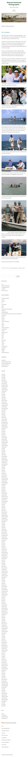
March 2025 (4, 398)
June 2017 (3, 543)
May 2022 (3, 451)
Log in (3, 713)
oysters (3, 330)
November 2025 (5, 386)
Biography (4, 360)
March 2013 (4, 622)
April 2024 (3, 416)
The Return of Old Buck (6, 739)
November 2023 (5, 423)
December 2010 (5, 664)
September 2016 (5, 557)
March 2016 (4, 566)
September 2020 (5, 482)
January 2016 (4, 569)
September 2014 (5, 594)
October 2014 (4, 592)
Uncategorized (4, 346)
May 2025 (3, 395)
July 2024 (3, 411)
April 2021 (3, 471)
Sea (2, 338)
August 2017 (4, 540)
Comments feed (5, 716)
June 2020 (3, 487)
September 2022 (5, 445)
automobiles (4, 304)
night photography (5, 327)
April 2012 (3, 639)
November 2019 (5, 498)
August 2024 (4, 409)
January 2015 (4, 588)
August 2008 (4, 701)
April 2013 (3, 620)
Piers (2, 335)
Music (3, 326)
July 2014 (3, 597)
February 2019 (4, 512)
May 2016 (3, 563)
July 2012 (3, 634)
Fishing (12, 268)
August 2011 (4, 651)
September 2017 (5, 538)
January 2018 (4, 532)
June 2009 (3, 690)
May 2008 (3, 705)
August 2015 (4, 577)
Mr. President (6, 32)
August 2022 (4, 447)
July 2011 (3, 653)
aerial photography (5, 298)
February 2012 (4, 642)
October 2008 (4, 698)
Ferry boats (4, 315)
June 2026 (3, 375)
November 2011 (5, 646)
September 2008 (5, 699)
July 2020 (3, 485)
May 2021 (3, 470)
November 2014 (5, 591)
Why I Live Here (5, 290)
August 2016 (4, 558)
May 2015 (3, 581)
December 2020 (5, 478)
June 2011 (3, 654)
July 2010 (3, 671)
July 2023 (3, 429)
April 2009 (3, 691)
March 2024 (4, 417)
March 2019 (4, 510)
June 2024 (3, 412)
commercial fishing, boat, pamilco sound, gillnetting (11, 313)
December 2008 (5, 696)
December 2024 (5, 403)
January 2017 (4, 550)
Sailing (3, 336)
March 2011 (4, 659)
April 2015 (3, 583)
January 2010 (4, 681)
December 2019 (5, 496)
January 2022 (4, 457)
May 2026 (3, 377)
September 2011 (5, 650)
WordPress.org (4, 718)
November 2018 (5, 516)
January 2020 (4, 495)
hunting (3, 319)
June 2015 (3, 580)
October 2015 (4, 574)
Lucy (2, 284)
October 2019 (4, 499)
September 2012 (5, 631)
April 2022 (3, 453)
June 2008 (3, 704)
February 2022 (4, 456)
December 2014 (5, 589)
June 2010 (3, 673)
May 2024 (3, 414)
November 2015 (5, 572)
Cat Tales (3, 288)
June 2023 (3, 431)
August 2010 (4, 670)
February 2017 (4, 549)
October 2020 (4, 481)
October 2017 (4, 536)
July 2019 (3, 504)
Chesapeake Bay (5, 312)
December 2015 (5, 571)
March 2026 (4, 380)
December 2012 (5, 626)
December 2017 (5, 533)
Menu (14, 10)
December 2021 (5, 459)
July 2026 (3, 374)
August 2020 (4, 484)
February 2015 (4, 586)
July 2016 (3, 560)
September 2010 (5, 668)
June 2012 (3, 636)
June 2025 (3, 394)
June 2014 (3, 598)
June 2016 (3, 561)
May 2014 (3, 600)
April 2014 (3, 602)
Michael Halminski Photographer (14, 4)
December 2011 (5, 645)
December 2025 (5, 385)
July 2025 (3, 392)
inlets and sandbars (5, 321)
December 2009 (5, 682)
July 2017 (3, 541)
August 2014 (4, 595)
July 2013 (3, 615)
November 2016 (5, 553)
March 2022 (4, 454)
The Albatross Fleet (5, 287)
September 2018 (5, 519)
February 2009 (4, 693)
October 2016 (4, 555)
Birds (3, 307)
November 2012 (5, 628)
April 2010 (3, 676)
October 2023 (4, 425)
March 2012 (4, 640)
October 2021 (4, 462)
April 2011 (3, 657)
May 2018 (3, 526)
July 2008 (3, 702)
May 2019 (3, 507)
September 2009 (5, 685)
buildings (3, 310)
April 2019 (3, 509)
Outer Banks (4, 329)
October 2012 (4, 629)
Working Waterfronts (6, 285)
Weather (3, 349)
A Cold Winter (4, 737)
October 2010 (4, 667)
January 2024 (4, 420)
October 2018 (4, 518)
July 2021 (3, 467)
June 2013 (3, 617)
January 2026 (4, 383)
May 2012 (3, 637)
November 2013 (5, 609)
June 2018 (3, 524)
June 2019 (3, 505)
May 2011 (3, 656)
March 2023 (4, 436)
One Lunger (4, 744)
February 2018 (4, 530)
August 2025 (4, 391)
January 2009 (4, 695)
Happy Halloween (5, 746)
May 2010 (3, 674)
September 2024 (5, 408)
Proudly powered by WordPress (7, 754)
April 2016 (3, 564)
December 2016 (5, 552)
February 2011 (4, 660)
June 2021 (3, 468)
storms (3, 341)
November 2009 (5, 684)
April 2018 (3, 527)
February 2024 (4, 419)
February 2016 (4, 567)
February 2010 (4, 679)
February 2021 (4, 474)
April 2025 (3, 397)
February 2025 (4, 400)
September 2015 (5, 575)
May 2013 (3, 619)
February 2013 (4, 623)
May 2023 (3, 433)
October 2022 (4, 443)
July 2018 (3, 522)
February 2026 (4, 381)
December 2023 (5, 422)
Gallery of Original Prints (6, 361)
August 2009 (4, 687)
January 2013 (4, 625)
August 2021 (4, 465)
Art (2, 302)
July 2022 (3, 448)
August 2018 (4, 521)
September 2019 (5, 501)
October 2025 (4, 388)
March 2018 (4, 529)
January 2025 (4, 402)
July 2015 (3, 578)
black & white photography (7, 309)
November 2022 (5, 442)
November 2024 (5, 405)
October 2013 (4, 611)
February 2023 (4, 437)
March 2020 (4, 491)
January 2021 (4, 476)
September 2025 (5, 389)
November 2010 (5, 665)
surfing (3, 343)
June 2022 (3, 450)
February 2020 (4, 493)
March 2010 (4, 677)
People (15, 268)
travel (3, 344)
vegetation (4, 347)
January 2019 (4, 513)
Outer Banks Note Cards (6, 363)
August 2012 (4, 633)
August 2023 (4, 428)
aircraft (3, 299)
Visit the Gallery (5, 366)
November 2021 (5, 460)
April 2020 (3, 490)
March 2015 (4, 584)
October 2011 (4, 648)
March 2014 (4, 603)
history (3, 318)
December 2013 (5, 608)
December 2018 (5, 515)
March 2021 (4, 473)
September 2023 (5, 426)
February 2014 (4, 605)
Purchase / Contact (5, 364)
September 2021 (5, 464)
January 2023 (4, 439)
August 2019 (4, 502)
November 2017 (5, 535)
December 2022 (5, 440)
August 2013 (4, 614)
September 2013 (5, 612)
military (3, 324)
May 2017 (3, 544)
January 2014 (4, 606)
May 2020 (3, 488)
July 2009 (3, 688)
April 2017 (3, 546)
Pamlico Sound (4, 332)
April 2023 (3, 434)
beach (3, 305)
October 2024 (4, 406)
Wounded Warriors (5, 352)
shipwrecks (4, 340)
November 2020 (5, 479)
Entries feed (4, 715)
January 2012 (4, 643)
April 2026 (3, 378)
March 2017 (4, 547)
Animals (3, 301)
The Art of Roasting (5, 742)
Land (3, 323)
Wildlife (3, 350)
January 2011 (4, 662)
